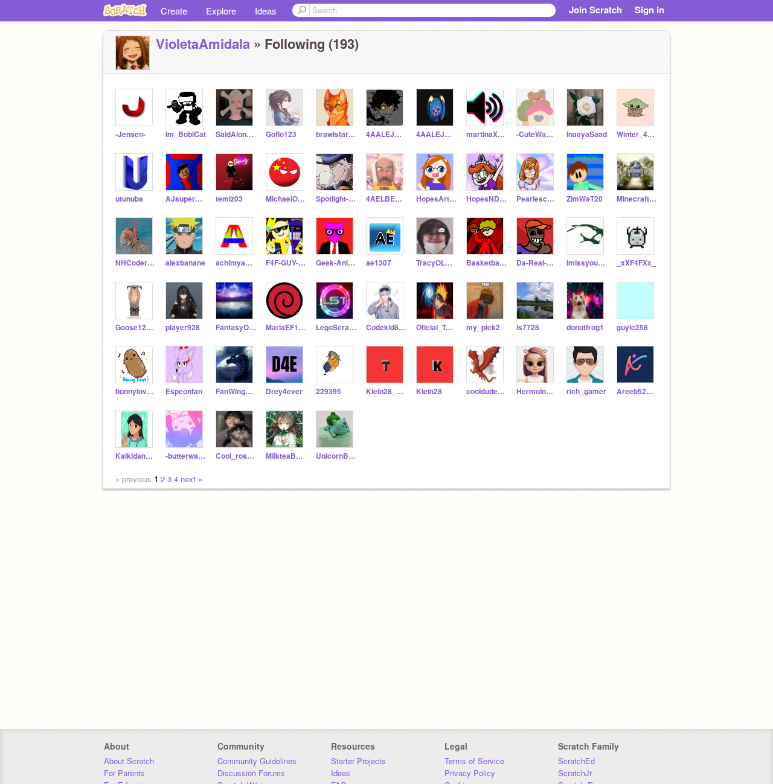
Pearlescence (536, 199)
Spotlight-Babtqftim (336, 199)
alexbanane (185, 263)
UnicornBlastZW (336, 456)
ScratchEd (576, 760)
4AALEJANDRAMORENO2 (386, 134)
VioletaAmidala (203, 43)
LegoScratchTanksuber (336, 327)
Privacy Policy (469, 773)
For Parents (124, 773)
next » (191, 479)
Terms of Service (474, 760)
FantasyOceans (236, 327)
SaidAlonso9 (236, 134)
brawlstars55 (336, 134)
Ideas (266, 10)
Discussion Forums (251, 773)
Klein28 (429, 391)
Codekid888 (386, 327)
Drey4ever (284, 391)
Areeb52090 (637, 391)
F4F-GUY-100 (286, 263)
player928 (182, 327)
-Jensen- (130, 134)
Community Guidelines (257, 760)
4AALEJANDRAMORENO (436, 134)
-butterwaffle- (185, 456)
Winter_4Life (637, 134)
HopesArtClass (436, 199)
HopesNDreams (486, 199)
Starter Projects (358, 760)
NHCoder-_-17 (135, 263)
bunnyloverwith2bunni (135, 391)
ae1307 (378, 263)
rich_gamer (586, 391)
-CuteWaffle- (536, 134)
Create (174, 10)
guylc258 (632, 327)
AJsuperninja (185, 199)
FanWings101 (236, 391)
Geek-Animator (336, 263)
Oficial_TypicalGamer (436, 327)
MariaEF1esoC (286, 327)
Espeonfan (183, 391)
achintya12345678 (236, 263)
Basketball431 (486, 263)
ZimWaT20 (584, 199)
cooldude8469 (486, 391)
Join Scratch (595, 9)
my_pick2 (483, 327)
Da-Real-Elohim (536, 263)
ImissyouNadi (586, 263)
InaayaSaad (586, 134)
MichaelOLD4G (286, 199)
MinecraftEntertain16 (637, 199)
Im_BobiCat (185, 134)
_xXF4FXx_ (636, 263)
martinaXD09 (486, 134)
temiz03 (229, 199)
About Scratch (129, 760)
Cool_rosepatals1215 (236, 456)
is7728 (527, 327)
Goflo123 (281, 134)
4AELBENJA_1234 (386, 199)
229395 (328, 391)
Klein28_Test (386, 391)
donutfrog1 (585, 327)
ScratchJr (575, 773)
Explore (221, 10)
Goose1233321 (135, 327)
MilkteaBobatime (286, 456)
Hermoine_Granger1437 (536, 391)
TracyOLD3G (436, 263)
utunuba (129, 199)
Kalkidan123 (135, 456)
